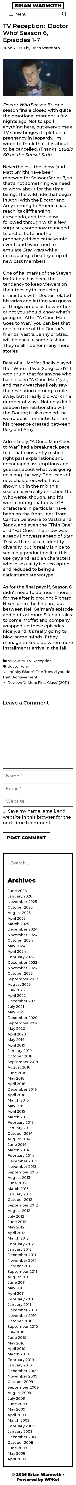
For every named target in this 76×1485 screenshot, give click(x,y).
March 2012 (18, 1238)
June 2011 (17, 1282)
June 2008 (17, 1448)
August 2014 (19, 1139)
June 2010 (17, 1338)
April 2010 (16, 1349)
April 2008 (17, 1459)
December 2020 (22, 1018)
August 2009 (19, 1393)
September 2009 (23, 1387)
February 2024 (21, 957)
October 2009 (20, 1382)
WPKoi (51, 1479)
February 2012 (21, 1244)
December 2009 (23, 1371)
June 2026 (17, 891)
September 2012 (23, 1205)
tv (23, 661)
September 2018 (23, 1062)
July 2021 (16, 1007)
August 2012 (19, 1211)
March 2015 (18, 1117)
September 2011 (22, 1271)
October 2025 (20, 907)
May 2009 (16, 1409)
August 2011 (19, 1277)
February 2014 (21, 1155)
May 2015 (16, 1106)
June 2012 (17, 1222)
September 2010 (23, 1326)
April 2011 (16, 1293)
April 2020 (17, 1034)
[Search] (64, 14)
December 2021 (22, 1001)
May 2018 (16, 1078)
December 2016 (22, 1089)
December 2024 (23, 929)
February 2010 (21, 1360)
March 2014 (18, 1150)
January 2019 (20, 1051)
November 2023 (22, 968)
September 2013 (23, 1172)
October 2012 (20, 1200)
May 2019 (16, 1040)
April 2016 (16, 1095)
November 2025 (22, 902)
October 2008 (20, 1442)
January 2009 (20, 1431)
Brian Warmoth (38, 6)
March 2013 (18, 1189)
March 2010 (18, 1354)
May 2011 (16, 1288)
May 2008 (16, 1453)
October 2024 (20, 940)
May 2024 (16, 946)
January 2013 (20, 1194)
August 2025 (19, 913)
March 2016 (18, 1100)
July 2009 (16, 1398)
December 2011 (22, 1255)
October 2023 (20, 973)
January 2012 (20, 1249)
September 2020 (23, 1023)
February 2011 (20, 1299)
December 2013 (22, 1161)
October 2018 (20, 1056)
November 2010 (22, 1316)
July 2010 (16, 1332)
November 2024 (22, 935)
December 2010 (22, 1310)
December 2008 (23, 1437)
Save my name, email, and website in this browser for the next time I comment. (37, 816)
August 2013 (19, 1178)
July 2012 (16, 1216)
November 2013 (22, 1167)
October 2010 (20, 1321)
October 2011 (20, 1266)
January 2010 (20, 1365)
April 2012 (16, 1233)
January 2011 (19, 1305)
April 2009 (17, 1415)
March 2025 (18, 924)
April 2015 (16, 1111)
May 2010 (16, 1343)
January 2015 (19, 1128)
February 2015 (21, 1122)
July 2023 (16, 990)
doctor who (18, 666)
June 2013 (17, 1183)
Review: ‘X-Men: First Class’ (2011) (38, 682)
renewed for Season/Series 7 (34, 178)
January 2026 (20, 896)
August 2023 (19, 984)
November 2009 (22, 1376)
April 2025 (17, 918)
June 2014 (17, 1145)
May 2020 (16, 1029)
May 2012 (16, 1227)
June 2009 (17, 1404)
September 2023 (23, 979)
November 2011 (22, 1260)
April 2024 (17, 951)
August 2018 (19, 1067)
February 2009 (21, 1426)
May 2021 (16, 1012)
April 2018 (16, 1084)
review (14, 661)
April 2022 (17, 995)
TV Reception (39, 661)
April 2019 (16, 1045)
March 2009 (19, 1420)
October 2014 (20, 1133)
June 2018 (17, 1073)
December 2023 (22, 962)
